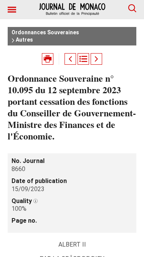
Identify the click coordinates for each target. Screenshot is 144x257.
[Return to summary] (83, 59)
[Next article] (96, 59)
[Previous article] (70, 59)
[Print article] (47, 59)
